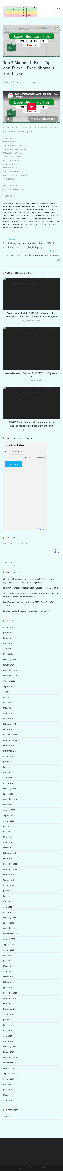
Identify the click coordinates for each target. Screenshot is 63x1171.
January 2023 (8, 858)
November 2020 (10, 998)
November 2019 (10, 1062)
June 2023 (7, 831)
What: (7, 451)
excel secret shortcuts (37, 209)
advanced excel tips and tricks (21, 204)
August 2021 (8, 949)
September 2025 (10, 686)
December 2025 (10, 670)
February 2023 (9, 853)
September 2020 (10, 1009)
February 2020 (9, 1046)
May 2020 (7, 1030)
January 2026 (8, 664)
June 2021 (7, 960)
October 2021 (9, 939)
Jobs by (57, 549)
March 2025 (8, 718)
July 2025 (7, 697)
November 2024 (10, 740)
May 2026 (7, 643)
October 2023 (9, 810)
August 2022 (8, 885)
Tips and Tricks (38, 221)
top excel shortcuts (34, 224)
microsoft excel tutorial (47, 215)
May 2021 (7, 966)
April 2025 (7, 713)
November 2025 (10, 675)
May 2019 (7, 1095)
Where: (27, 457)
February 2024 (9, 788)
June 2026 (7, 638)
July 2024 (7, 761)
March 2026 (8, 654)
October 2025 (9, 681)
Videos (33, 82)
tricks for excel (20, 227)
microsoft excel (28, 215)
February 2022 (9, 917)
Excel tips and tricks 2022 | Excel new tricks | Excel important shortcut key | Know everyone (31, 315)
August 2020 (8, 1014)
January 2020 (8, 1052)
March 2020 (8, 1041)
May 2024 (7, 772)
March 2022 (8, 912)
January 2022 (8, 923)
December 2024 (10, 734)
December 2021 (10, 928)
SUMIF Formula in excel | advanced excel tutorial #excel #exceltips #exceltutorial (32, 424)
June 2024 (7, 767)
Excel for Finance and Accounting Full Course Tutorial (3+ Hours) (31, 587)
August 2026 (8, 627)
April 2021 (7, 971)
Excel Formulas (50, 206)
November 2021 (10, 933)
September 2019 (10, 1073)
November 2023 (10, 804)
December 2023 (10, 799)
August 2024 (8, 756)
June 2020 (7, 1025)
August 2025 (8, 691)
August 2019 (8, 1078)
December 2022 (10, 863)
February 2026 (9, 659)
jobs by (35, 529)
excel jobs (22, 209)
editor (8, 82)
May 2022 (7, 901)
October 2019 (9, 1068)
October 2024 (9, 745)
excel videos (14, 215)
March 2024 (8, 783)
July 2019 (7, 1084)
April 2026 (7, 648)
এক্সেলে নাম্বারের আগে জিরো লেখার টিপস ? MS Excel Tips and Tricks (31, 374)
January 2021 (8, 987)
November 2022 (10, 869)
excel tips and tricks (41, 212)
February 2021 (9, 982)
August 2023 (8, 820)
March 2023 (8, 847)
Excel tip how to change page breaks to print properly (26, 611)
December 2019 (10, 1057)
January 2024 (8, 794)
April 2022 (7, 906)
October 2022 (9, 874)
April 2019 (7, 1100)
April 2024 (7, 777)
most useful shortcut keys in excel (18, 218)
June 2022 (7, 896)
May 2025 (7, 707)
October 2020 (9, 1003)
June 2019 (7, 1089)
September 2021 (10, 944)
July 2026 (7, 632)
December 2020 (10, 992)
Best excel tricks (29, 206)
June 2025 (7, 702)
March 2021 (8, 976)
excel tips (27, 212)
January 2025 (8, 729)
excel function (10, 209)
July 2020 (7, 1019)
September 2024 (10, 750)
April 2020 (7, 1035)
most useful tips (42, 218)
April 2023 (7, 842)
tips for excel (18, 224)
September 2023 (10, 815)
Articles (6, 1116)
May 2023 (7, 837)
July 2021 (7, 955)
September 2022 (10, 880)
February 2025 (9, 724)
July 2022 (7, 890)
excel (40, 206)
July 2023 (7, 826)
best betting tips (43, 204)
